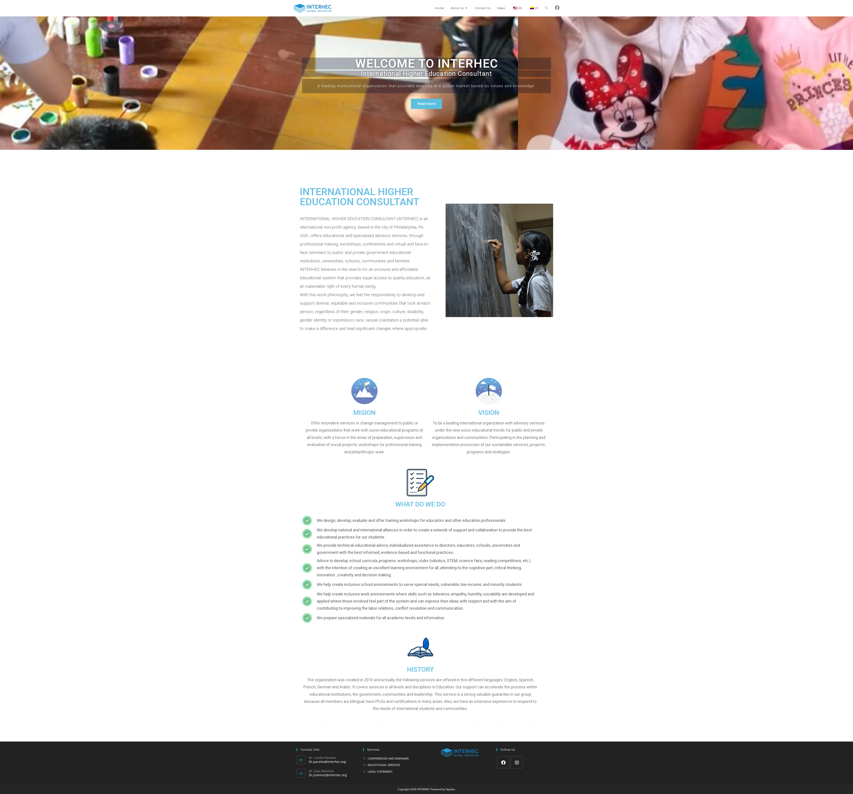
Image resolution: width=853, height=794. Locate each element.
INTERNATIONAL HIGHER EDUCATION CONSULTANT (359, 197)
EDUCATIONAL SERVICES (384, 765)
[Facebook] (503, 762)
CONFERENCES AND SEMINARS (388, 758)
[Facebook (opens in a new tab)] (557, 7)
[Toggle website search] (546, 8)
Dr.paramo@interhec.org (327, 762)
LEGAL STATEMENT (380, 772)
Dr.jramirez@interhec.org (328, 775)
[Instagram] (517, 762)
